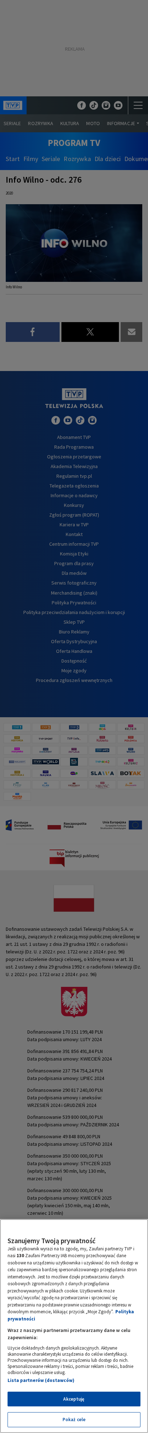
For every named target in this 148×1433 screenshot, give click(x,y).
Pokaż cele (74, 1419)
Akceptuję (73, 1399)
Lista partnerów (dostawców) (41, 1380)
